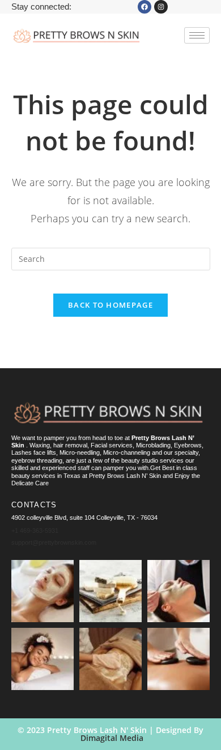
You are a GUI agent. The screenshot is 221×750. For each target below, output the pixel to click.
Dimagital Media (111, 737)
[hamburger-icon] (197, 35)
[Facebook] (144, 7)
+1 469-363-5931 (34, 530)
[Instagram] (161, 7)
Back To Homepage (110, 305)
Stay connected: (41, 6)
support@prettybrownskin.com (53, 542)
